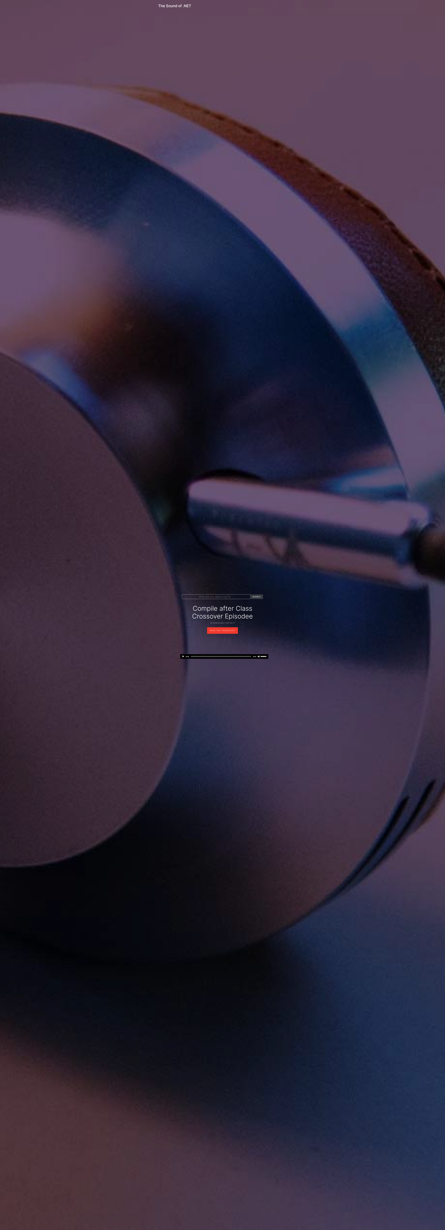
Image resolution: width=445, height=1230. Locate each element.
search (257, 597)
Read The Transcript (222, 630)
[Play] (183, 656)
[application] (224, 656)
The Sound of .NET (174, 6)
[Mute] (259, 656)
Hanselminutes (218, 623)
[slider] (264, 656)
